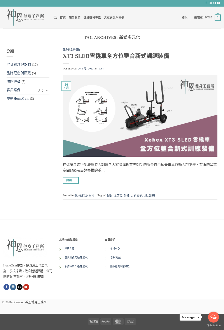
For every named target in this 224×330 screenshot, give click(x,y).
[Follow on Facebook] (206, 3)
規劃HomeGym (18, 98)
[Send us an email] (214, 3)
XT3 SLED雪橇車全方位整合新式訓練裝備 (116, 56)
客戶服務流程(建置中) (76, 257)
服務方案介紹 (72, 266)
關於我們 (74, 17)
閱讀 (70, 180)
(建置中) (83, 266)
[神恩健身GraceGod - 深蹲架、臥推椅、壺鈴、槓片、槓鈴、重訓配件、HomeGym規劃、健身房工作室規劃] (25, 17)
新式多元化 (141, 195)
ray (101, 68)
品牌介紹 (69, 248)
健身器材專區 (92, 17)
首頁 (63, 17)
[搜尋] (55, 17)
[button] (185, 17)
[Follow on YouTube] (218, 3)
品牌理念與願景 (19, 73)
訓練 (152, 195)
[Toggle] (46, 90)
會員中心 (115, 248)
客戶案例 (14, 90)
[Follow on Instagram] (210, 3)
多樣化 (128, 195)
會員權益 (115, 257)
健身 (110, 195)
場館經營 (14, 81)
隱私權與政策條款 (120, 266)
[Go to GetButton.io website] (213, 325)
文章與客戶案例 (114, 17)
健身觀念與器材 (19, 64)
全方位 (118, 195)
